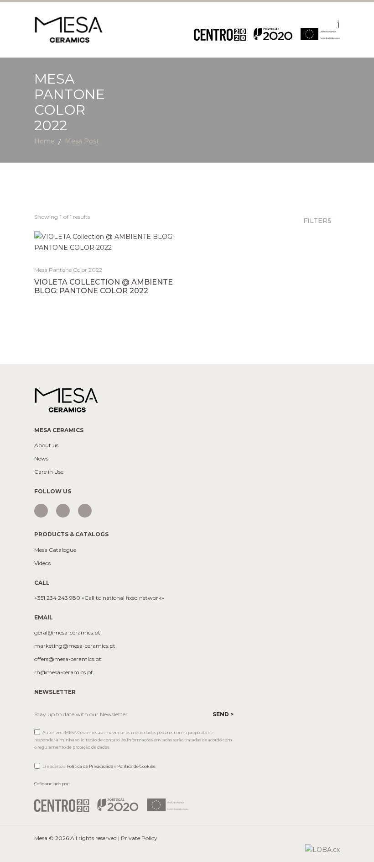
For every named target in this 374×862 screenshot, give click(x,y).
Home (44, 141)
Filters (318, 221)
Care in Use (48, 472)
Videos (42, 563)
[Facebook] (63, 511)
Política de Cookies (136, 766)
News (41, 458)
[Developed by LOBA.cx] (322, 849)
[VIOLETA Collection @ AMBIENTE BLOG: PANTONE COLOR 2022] (107, 242)
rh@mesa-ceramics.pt (63, 672)
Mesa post (82, 141)
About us (46, 445)
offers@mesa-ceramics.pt (67, 659)
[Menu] (338, 23)
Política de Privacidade (90, 766)
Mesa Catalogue (55, 550)
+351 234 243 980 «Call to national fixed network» (99, 598)
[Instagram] (41, 511)
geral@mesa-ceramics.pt (67, 632)
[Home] (68, 29)
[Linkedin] (85, 511)
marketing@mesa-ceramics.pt (74, 646)
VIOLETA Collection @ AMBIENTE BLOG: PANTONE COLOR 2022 (103, 286)
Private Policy (139, 838)
